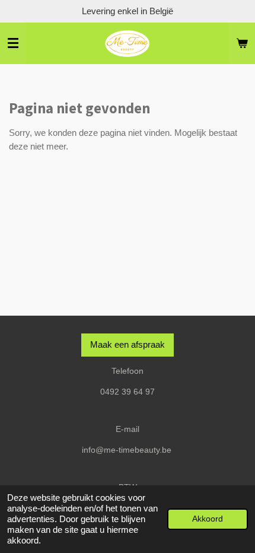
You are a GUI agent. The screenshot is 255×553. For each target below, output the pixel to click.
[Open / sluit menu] (13, 43)
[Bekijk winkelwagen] (242, 43)
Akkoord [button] (207, 518)
